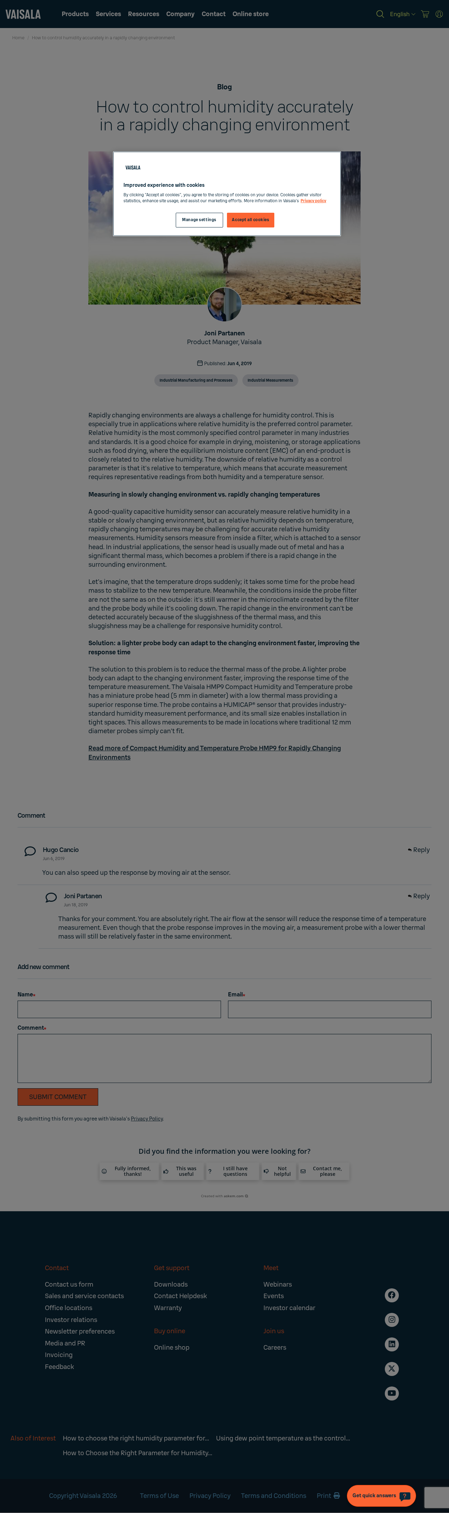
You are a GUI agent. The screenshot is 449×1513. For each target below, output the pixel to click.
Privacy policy (313, 201)
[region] (227, 194)
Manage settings (199, 220)
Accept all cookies (250, 220)
